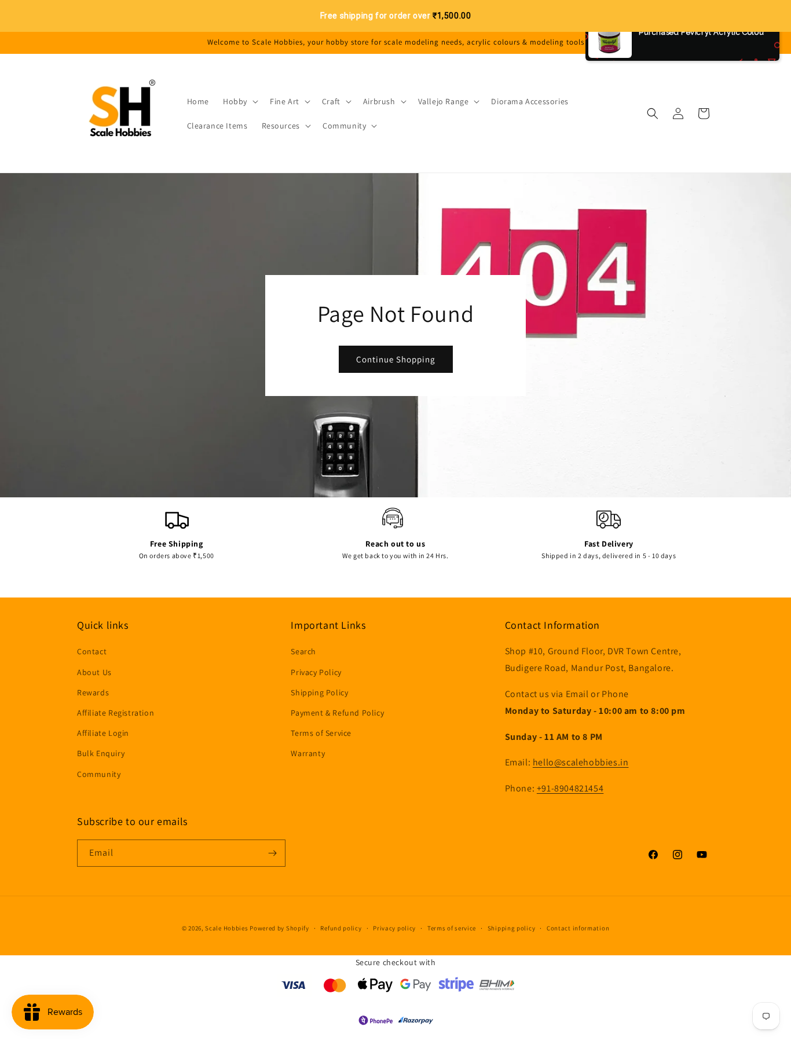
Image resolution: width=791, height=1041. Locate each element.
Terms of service (451, 928)
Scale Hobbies (226, 928)
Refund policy (340, 928)
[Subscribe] (272, 853)
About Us (94, 672)
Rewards (93, 692)
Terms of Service (321, 733)
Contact (92, 651)
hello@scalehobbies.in (581, 762)
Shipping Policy (319, 692)
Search (303, 651)
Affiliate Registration (115, 713)
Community (98, 774)
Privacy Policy (316, 672)
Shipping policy (512, 928)
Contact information (578, 928)
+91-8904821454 (570, 788)
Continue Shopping (395, 358)
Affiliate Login (103, 733)
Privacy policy (394, 928)
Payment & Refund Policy (337, 713)
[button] (239, 101)
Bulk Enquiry (100, 753)
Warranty (308, 753)
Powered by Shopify (279, 928)
